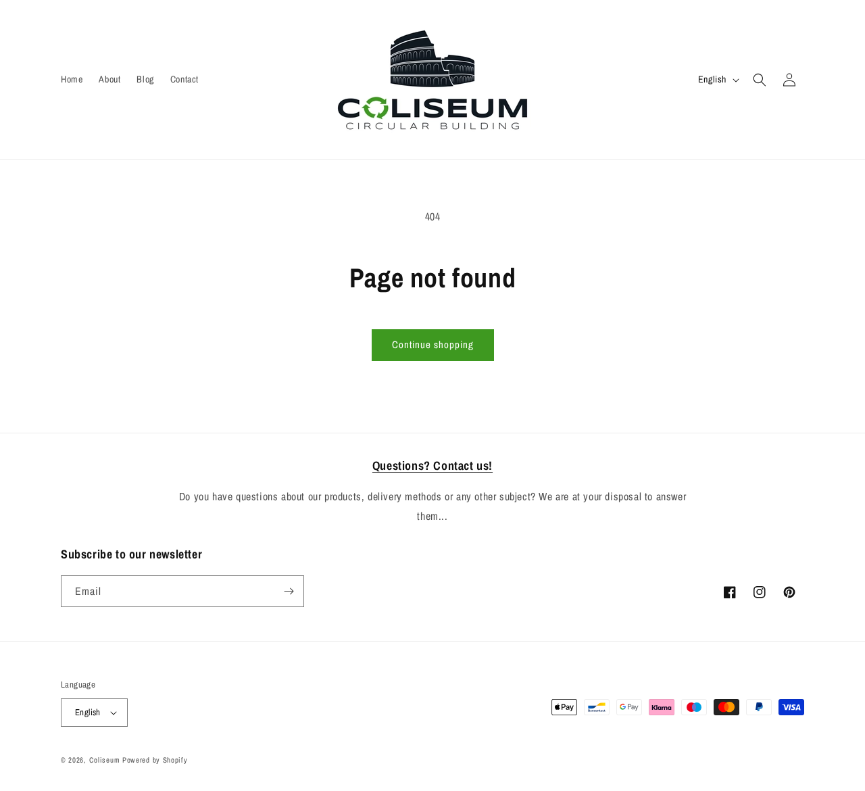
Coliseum (104, 760)
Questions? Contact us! (432, 465)
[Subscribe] (288, 591)
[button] (759, 80)
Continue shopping (433, 344)
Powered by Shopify (155, 760)
